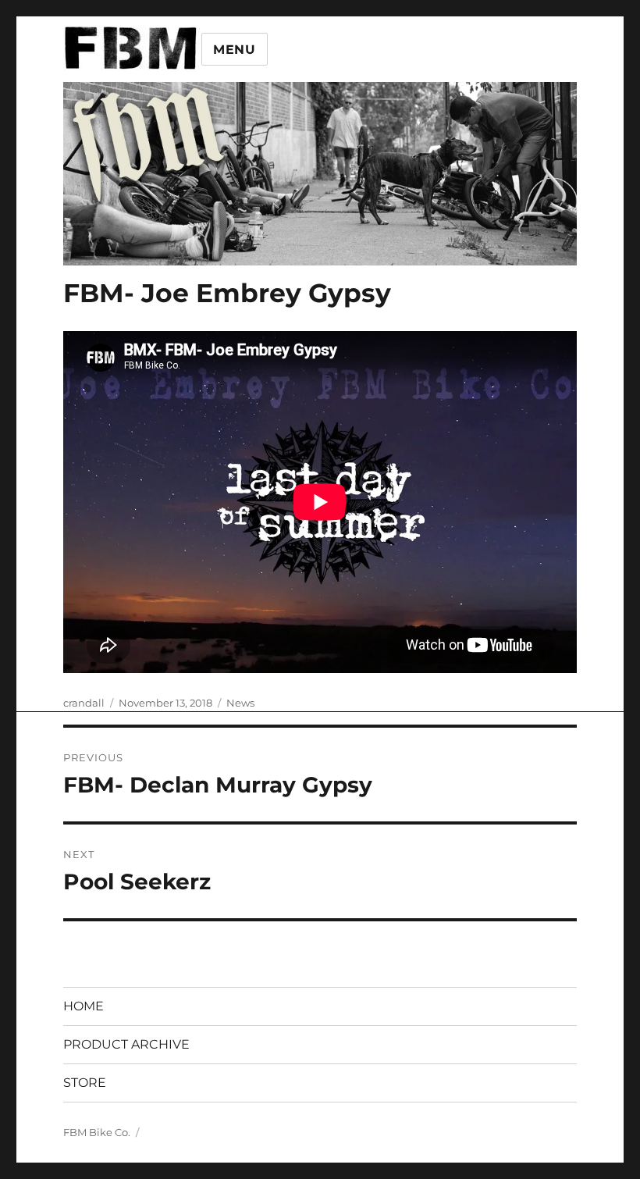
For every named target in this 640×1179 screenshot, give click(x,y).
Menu (234, 49)
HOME (83, 1006)
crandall (84, 702)
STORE (84, 1082)
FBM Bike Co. (96, 1132)
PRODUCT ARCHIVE (126, 1044)
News (240, 702)
